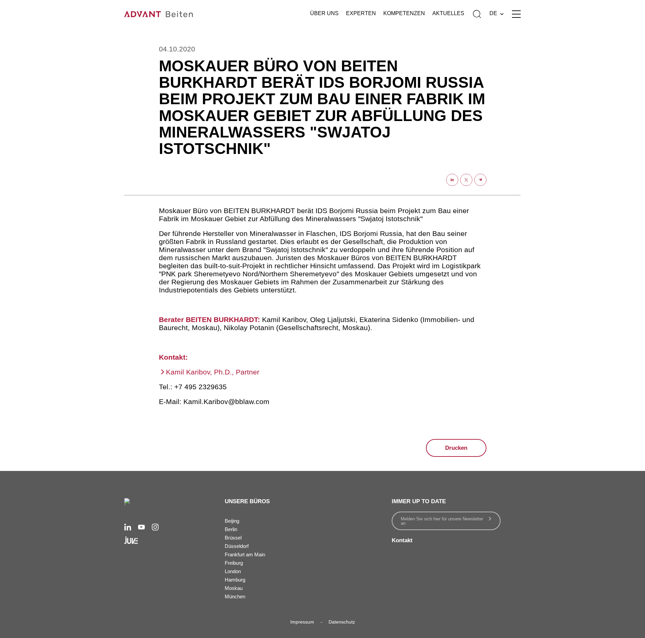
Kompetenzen (404, 13)
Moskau (234, 588)
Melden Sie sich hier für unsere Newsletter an (442, 521)
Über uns (324, 13)
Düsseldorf (237, 546)
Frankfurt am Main (245, 554)
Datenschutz (342, 622)
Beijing (232, 521)
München (235, 596)
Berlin (231, 529)
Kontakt (402, 540)
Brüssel (233, 538)
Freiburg (234, 563)
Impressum (302, 622)
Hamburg (235, 580)
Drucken (456, 448)
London (233, 571)
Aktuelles (448, 13)
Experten (361, 13)
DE (493, 13)
